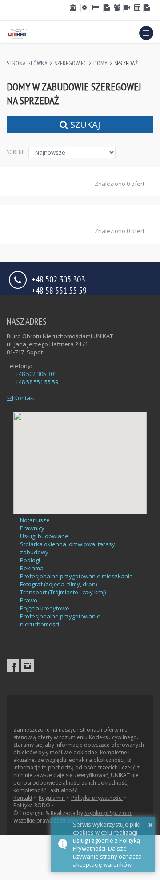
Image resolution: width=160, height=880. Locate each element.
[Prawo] (74, 8)
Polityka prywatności (97, 798)
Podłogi (30, 560)
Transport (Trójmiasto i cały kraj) (63, 592)
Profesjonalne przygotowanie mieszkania (76, 576)
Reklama (32, 568)
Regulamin (52, 798)
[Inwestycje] (108, 8)
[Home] (17, 32)
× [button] (150, 825)
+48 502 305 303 (36, 374)
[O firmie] (118, 8)
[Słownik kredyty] (97, 8)
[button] (146, 33)
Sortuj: (15, 152)
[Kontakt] (148, 8)
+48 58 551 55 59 (59, 290)
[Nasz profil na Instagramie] (27, 665)
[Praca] (86, 8)
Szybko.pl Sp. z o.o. (108, 813)
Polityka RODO (31, 805)
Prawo (28, 600)
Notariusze (35, 520)
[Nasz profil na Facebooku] (13, 665)
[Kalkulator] (138, 8)
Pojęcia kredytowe (44, 608)
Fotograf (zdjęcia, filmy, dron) (58, 584)
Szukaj (84, 125)
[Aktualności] (128, 8)
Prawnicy (32, 528)
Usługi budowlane (44, 536)
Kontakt (24, 398)
